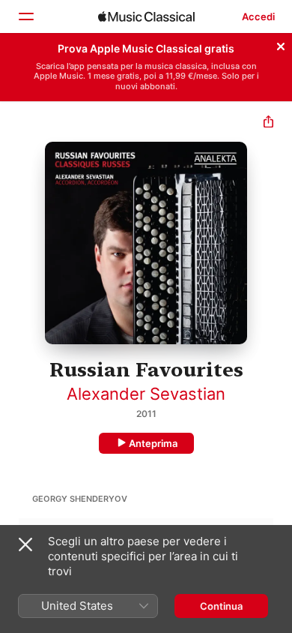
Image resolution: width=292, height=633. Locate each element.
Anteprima (153, 443)
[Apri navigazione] (25, 16)
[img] (146, 16)
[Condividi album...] (268, 123)
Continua (221, 606)
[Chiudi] (281, 44)
